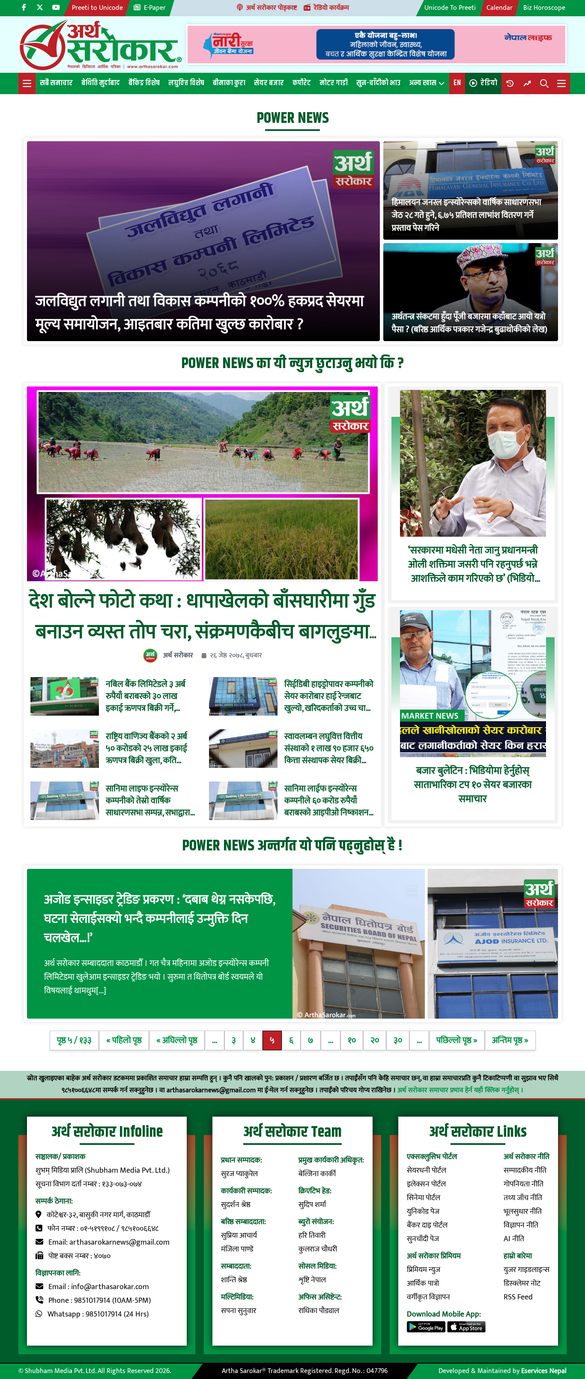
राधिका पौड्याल (318, 1311)
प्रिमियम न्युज (423, 1269)
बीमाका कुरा (229, 83)
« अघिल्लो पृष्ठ (176, 1040)
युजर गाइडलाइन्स (526, 1269)
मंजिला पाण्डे (237, 1249)
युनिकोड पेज (423, 1211)
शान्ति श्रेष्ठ (234, 1280)
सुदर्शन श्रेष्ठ (236, 1204)
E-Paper (155, 8)
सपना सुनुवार (238, 1311)
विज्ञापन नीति (521, 1225)
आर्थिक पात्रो (423, 1283)
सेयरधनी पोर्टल (426, 1170)
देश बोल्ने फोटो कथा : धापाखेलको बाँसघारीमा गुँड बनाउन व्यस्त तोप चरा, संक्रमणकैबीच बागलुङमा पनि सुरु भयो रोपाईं (202, 632)
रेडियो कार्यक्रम (331, 8)
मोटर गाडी (333, 83)
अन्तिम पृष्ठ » (510, 1040)
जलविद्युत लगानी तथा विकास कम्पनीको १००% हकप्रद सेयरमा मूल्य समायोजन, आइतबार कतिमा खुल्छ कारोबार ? (200, 312)
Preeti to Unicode (97, 8)
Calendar (500, 8)
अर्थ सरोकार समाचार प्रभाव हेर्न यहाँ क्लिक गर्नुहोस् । (460, 1090)
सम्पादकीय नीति (525, 1170)
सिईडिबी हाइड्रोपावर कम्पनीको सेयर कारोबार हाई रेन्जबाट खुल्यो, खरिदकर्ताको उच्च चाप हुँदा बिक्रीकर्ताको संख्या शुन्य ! (328, 696)
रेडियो (489, 83)
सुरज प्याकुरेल (239, 1174)
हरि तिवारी (311, 1235)
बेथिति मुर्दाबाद (100, 83)
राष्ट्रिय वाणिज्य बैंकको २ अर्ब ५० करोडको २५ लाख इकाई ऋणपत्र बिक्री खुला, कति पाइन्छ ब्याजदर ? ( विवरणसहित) (146, 749)
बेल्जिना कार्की (317, 1174)
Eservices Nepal (544, 1371)
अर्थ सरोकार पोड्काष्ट (271, 8)
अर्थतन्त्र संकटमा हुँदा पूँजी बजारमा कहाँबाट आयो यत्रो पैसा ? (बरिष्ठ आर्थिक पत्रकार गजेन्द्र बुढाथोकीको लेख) (469, 323)
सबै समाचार (56, 83)
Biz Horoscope (544, 8)
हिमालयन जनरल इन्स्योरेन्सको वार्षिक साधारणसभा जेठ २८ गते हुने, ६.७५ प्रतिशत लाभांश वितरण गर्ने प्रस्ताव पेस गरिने (466, 215)
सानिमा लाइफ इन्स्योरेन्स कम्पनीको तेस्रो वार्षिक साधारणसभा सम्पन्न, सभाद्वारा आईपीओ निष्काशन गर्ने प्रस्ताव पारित (150, 801)
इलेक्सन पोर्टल (426, 1184)
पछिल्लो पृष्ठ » (457, 1040)
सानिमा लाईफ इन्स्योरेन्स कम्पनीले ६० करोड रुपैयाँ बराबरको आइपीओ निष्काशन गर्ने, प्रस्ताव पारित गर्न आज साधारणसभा (326, 801)
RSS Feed (518, 1297)
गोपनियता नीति (523, 1184)
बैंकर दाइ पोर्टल (427, 1225)
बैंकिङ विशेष (144, 83)
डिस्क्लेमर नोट (522, 1283)
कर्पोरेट (301, 83)
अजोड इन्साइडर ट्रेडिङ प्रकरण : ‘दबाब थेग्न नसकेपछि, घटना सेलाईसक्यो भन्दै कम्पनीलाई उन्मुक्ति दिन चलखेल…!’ (159, 919)
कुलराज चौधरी (317, 1249)
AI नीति (514, 1239)
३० (398, 1040)
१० (352, 1040)
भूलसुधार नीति (523, 1211)
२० (374, 1040)
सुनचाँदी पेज (423, 1239)
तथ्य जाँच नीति (523, 1198)
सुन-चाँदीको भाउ (378, 83)
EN (457, 83)
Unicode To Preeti (450, 8)
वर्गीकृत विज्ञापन (428, 1297)
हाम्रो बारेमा (518, 1256)
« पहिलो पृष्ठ (124, 1040)
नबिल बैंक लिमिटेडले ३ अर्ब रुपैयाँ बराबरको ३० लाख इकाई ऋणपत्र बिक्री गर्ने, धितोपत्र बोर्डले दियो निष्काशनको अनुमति (145, 696)
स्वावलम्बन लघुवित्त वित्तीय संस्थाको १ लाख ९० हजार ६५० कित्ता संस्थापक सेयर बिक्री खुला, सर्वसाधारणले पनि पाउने (328, 749)
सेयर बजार (269, 83)
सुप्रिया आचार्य (239, 1235)
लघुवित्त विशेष (186, 83)
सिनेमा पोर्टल (423, 1198)
